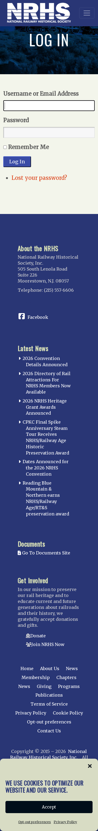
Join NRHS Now (48, 644)
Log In (17, 161)
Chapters (66, 677)
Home (26, 668)
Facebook (37, 317)
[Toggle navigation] (86, 13)
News (72, 668)
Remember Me (28, 147)
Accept (49, 807)
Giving (44, 686)
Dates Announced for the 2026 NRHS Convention (46, 468)
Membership (36, 677)
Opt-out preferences (34, 822)
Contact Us (49, 730)
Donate (38, 635)
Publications (49, 695)
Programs (69, 686)
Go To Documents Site (45, 553)
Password (16, 120)
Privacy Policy (65, 822)
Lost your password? (39, 177)
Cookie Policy (68, 713)
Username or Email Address (41, 93)
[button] (90, 765)
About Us (49, 668)
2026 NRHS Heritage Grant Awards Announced (45, 407)
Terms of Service (49, 704)
